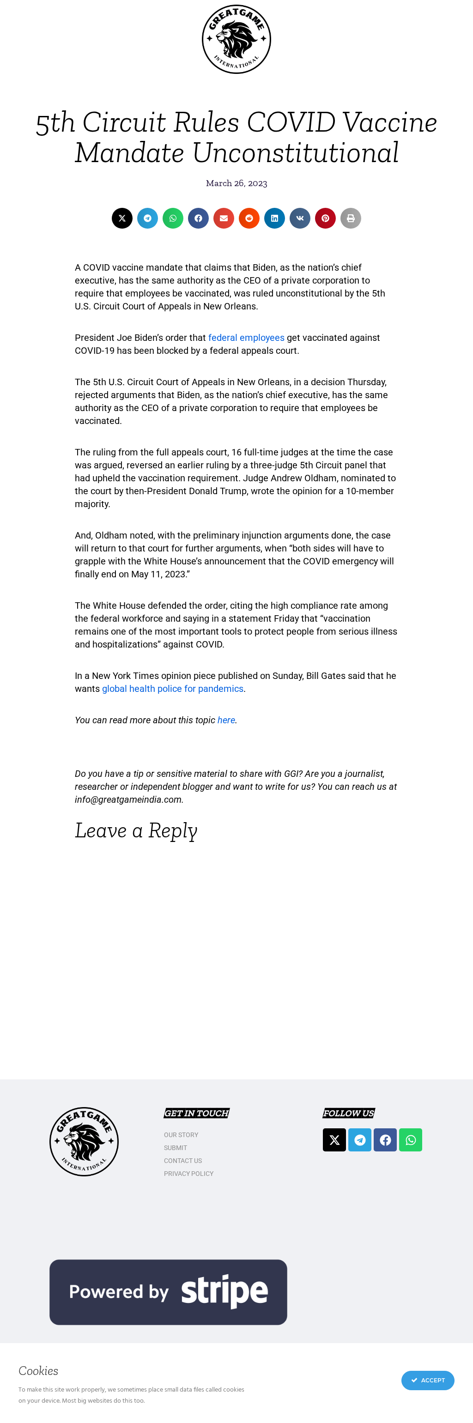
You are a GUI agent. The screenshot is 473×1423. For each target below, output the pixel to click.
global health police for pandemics (172, 688)
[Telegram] (359, 1139)
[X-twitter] (334, 1139)
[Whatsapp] (410, 1139)
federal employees (246, 337)
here (226, 720)
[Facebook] (385, 1139)
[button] (122, 218)
